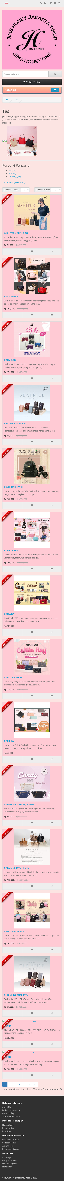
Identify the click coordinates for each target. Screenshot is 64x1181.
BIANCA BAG (11, 550)
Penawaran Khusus (10, 1149)
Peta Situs (6, 1131)
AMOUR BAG (11, 296)
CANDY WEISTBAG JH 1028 (19, 804)
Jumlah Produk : (43, 189)
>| (35, 1084)
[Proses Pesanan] (59, 3)
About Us (6, 1107)
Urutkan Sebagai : (11, 189)
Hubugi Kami (8, 1125)
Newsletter (7, 1166)
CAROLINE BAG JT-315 (16, 867)
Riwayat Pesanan (9, 1160)
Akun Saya (6, 1157)
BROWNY (9, 613)
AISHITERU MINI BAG (16, 232)
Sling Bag (12, 170)
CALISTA (9, 740)
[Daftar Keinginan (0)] (51, 3)
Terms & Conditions (11, 1116)
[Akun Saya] (46, 3)
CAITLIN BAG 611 (14, 677)
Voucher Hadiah (9, 1142)
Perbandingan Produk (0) (15, 182)
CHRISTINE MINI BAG (16, 994)
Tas (16, 99)
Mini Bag (12, 173)
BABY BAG (10, 359)
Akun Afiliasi (7, 1146)
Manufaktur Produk (10, 1139)
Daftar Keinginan (9, 1163)
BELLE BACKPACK (13, 486)
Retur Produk (8, 1128)
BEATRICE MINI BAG (15, 423)
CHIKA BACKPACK (14, 931)
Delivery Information (11, 1110)
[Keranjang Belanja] (55, 3)
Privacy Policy (8, 1113)
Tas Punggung (15, 176)
